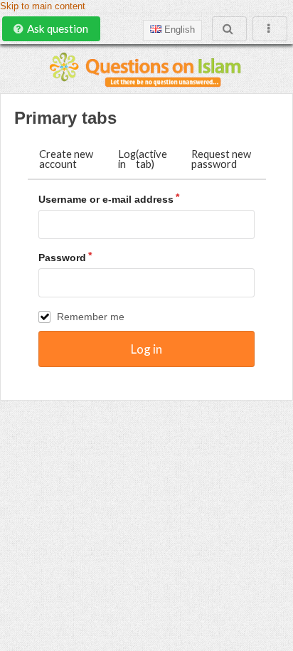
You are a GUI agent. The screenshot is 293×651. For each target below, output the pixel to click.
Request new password (221, 159)
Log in (142, 159)
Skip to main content (42, 6)
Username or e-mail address (106, 199)
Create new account (66, 159)
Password (62, 257)
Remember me (90, 316)
